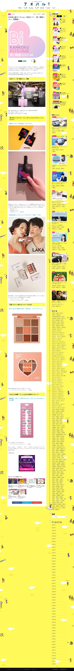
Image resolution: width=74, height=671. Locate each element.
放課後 (63, 185)
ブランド (59, 388)
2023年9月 (54, 538)
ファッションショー (56, 386)
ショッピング (59, 363)
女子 (58, 438)
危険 (54, 423)
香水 (62, 502)
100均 (54, 313)
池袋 (54, 468)
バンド (54, 384)
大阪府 (54, 438)
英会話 (54, 484)
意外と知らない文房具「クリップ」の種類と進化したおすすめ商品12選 (63, 76)
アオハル (59, 669)
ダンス (63, 368)
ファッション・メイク (56, 101)
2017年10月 (54, 658)
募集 (57, 420)
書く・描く (31, 8)
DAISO (59, 318)
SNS (54, 325)
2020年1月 (54, 583)
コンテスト (63, 359)
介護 (54, 413)
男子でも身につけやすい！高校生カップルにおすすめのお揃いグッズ (59, 218)
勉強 (59, 130)
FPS (54, 320)
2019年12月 (54, 586)
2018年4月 (54, 641)
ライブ (63, 404)
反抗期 (54, 425)
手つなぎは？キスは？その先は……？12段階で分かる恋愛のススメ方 (63, 21)
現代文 (54, 473)
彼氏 (62, 445)
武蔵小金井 (59, 466)
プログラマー (55, 391)
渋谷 (64, 470)
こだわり (63, 357)
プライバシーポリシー (17, 669)
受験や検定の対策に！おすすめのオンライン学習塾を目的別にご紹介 (59, 142)
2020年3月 (54, 577)
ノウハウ (54, 377)
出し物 (62, 416)
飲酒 (58, 502)
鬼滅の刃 (57, 509)
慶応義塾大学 (62, 450)
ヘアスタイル (61, 395)
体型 (61, 413)
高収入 (64, 504)
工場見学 (54, 445)
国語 (58, 429)
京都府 (63, 411)
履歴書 (62, 443)
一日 (63, 407)
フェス (62, 386)
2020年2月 (54, 580)
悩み (63, 206)
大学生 (63, 436)
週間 (59, 16)
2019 (58, 313)
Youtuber (54, 329)
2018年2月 (54, 647)
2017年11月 (54, 655)
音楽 (63, 500)
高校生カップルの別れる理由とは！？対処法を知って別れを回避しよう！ (59, 259)
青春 (54, 498)
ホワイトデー (55, 398)
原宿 (57, 423)
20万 (62, 313)
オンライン (55, 130)
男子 (58, 473)
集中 (63, 495)
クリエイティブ (55, 352)
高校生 (54, 132)
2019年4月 (54, 608)
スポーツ (54, 368)
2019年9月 (54, 594)
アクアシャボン (55, 332)
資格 (62, 488)
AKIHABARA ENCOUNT (56, 316)
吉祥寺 (54, 429)
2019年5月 (54, 605)
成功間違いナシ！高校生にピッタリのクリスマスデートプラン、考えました (59, 297)
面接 (62, 498)
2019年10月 (54, 591)
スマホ (59, 368)
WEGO (54, 327)
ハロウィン (61, 382)
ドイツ (54, 373)
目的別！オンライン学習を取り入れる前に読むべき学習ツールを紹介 (59, 123)
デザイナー (63, 370)
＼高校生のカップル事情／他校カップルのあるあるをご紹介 (63, 57)
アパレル (54, 336)
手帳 (62, 452)
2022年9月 (54, 547)
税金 (63, 477)
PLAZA (58, 323)
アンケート (60, 338)
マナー (54, 400)
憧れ (54, 452)
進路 (54, 493)
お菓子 (54, 348)
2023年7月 (54, 544)
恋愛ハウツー (59, 206)
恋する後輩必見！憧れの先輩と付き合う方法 (63, 93)
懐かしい (58, 452)
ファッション (55, 225)
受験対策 (54, 427)
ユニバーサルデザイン (56, 404)
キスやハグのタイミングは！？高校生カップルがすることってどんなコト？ (63, 30)
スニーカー (59, 366)
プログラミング (62, 391)
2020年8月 (54, 563)
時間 (64, 459)
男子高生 (62, 473)
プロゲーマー (55, 393)
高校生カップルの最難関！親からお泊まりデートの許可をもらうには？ (63, 39)
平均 (59, 445)
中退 (54, 411)
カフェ (54, 350)
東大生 (63, 463)
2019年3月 (54, 611)
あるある (64, 336)
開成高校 (59, 495)
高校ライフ (20, 8)
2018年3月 (54, 644)
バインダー (55, 379)
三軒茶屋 (62, 409)
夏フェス (54, 432)
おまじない (64, 345)
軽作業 (54, 491)
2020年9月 (54, 561)
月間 (64, 16)
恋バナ (64, 204)
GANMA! (58, 320)
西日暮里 (58, 486)
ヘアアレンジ (55, 395)
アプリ (59, 336)
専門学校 (62, 441)
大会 (65, 434)
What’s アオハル (9, 669)
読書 (58, 488)
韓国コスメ (58, 500)
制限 (62, 418)
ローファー (55, 407)
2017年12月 (54, 652)
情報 (57, 450)
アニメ (62, 334)
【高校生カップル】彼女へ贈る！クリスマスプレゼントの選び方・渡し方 (59, 278)
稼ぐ (54, 479)
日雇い (59, 457)
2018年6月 (54, 636)
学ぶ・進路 (25, 8)
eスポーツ (53, 8)
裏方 (54, 486)
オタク (59, 345)
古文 (59, 427)
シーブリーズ (60, 361)
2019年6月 (54, 602)
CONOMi (54, 318)
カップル (64, 348)
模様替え (54, 466)
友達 (61, 423)
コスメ (36, 14)
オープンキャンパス (62, 343)
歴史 (64, 466)
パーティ (59, 377)
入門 (54, 416)
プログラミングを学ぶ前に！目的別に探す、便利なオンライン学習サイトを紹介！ (59, 178)
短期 (61, 475)
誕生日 (54, 488)
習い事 (54, 482)
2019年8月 (54, 597)
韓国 (43, 14)
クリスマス (55, 304)
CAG (63, 316)
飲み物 (54, 502)
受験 (63, 130)
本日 (54, 16)
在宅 (62, 429)
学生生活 (62, 149)
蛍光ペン (62, 484)
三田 (54, 409)
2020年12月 (54, 555)
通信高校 (59, 491)
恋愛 (54, 18)
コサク (54, 357)
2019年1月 (54, 616)
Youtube (64, 327)
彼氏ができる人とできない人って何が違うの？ (63, 47)
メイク (63, 400)
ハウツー (60, 379)
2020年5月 (54, 572)
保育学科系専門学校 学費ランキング (63, 84)
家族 (58, 441)
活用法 (62, 468)
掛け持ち (54, 454)
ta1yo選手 (58, 325)
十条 (61, 420)
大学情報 (58, 436)
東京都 (59, 463)
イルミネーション (56, 341)
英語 (58, 484)
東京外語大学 (62, 461)
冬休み (58, 416)
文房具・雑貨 (55, 73)
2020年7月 (54, 566)
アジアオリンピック (56, 334)
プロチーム (61, 393)
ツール (54, 370)
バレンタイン (55, 382)
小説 (54, 443)
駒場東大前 (55, 504)
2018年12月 (54, 619)
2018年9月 (54, 627)
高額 (64, 507)
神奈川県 (54, 477)
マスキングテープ (62, 398)
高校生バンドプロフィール (57, 507)
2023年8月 (54, 541)
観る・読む (42, 8)
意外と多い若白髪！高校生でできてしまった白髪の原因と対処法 (63, 103)
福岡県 (59, 477)
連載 (63, 491)
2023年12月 (54, 530)
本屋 (57, 461)
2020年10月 (54, 558)
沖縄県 (58, 468)
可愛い (63, 427)
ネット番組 (63, 375)
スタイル (54, 366)
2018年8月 (54, 630)
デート (59, 370)
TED (63, 325)
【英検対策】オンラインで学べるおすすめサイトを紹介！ (59, 161)
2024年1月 (54, 527)
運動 (57, 493)
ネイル (59, 375)
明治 (63, 457)
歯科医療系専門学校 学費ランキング (63, 66)
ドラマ (54, 375)
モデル (58, 402)
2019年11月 (54, 588)
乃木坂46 (58, 411)
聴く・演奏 (37, 8)
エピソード (55, 343)
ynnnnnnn (59, 327)
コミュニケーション (56, 359)
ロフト (40, 14)
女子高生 (54, 204)
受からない (59, 425)
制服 (58, 418)
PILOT (54, 323)
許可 (62, 486)
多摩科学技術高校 (59, 434)
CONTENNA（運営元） (26, 669)
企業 (57, 413)
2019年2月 (54, 613)
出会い (54, 418)
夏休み (59, 432)
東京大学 (54, 463)
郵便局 (54, 495)
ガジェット (59, 348)
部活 (61, 493)
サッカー (54, 361)
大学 (54, 436)
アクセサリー (62, 332)
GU (62, 320)
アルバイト (55, 338)
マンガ (59, 400)
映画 (54, 459)
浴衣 (57, 470)
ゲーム (54, 354)
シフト (54, 363)
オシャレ (54, 345)
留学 (54, 475)
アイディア (60, 329)
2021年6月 (54, 552)
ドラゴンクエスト (60, 373)
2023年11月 (54, 533)
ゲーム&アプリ (48, 8)
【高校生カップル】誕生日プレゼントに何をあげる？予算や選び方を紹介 (59, 238)
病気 (57, 475)
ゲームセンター (60, 354)
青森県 (58, 498)
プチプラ (54, 388)
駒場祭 (60, 504)
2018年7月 (54, 633)
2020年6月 (54, 569)
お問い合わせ (34, 669)
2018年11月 (54, 622)
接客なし (59, 454)
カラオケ (59, 350)
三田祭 (58, 409)
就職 (57, 443)
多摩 (54, 434)
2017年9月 (54, 661)
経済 (62, 479)
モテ (54, 402)
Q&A (62, 323)
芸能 (61, 482)
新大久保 (54, 457)
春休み (61, 459)
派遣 (54, 470)
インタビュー (63, 341)
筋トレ (58, 479)
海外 (61, 470)
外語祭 (63, 432)
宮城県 (54, 441)
